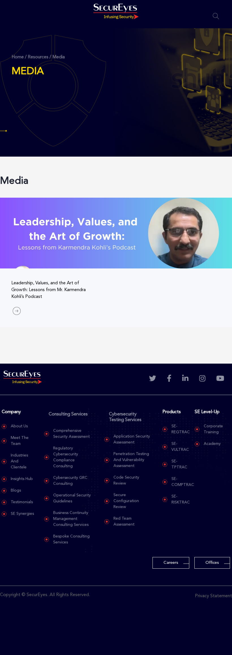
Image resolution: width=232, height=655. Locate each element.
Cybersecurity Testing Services (125, 417)
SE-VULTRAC (180, 447)
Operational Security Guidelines (72, 498)
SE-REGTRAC (180, 429)
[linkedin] (185, 379)
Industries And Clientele (19, 461)
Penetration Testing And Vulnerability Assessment (131, 460)
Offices (212, 563)
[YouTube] (220, 379)
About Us (19, 426)
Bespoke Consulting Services (71, 539)
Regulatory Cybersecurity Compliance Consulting (65, 457)
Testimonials (22, 502)
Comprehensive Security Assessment (71, 434)
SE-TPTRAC (179, 464)
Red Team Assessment (123, 521)
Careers (171, 563)
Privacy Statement (213, 596)
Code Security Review (126, 480)
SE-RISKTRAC (180, 499)
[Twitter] (153, 379)
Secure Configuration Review (126, 501)
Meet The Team (20, 441)
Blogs (16, 490)
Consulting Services (68, 414)
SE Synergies (22, 514)
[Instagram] (202, 379)
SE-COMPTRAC (182, 482)
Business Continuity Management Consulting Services (71, 519)
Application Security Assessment (131, 439)
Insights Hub (22, 479)
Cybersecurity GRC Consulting (70, 481)
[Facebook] (169, 379)
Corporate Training (213, 429)
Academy (212, 444)
